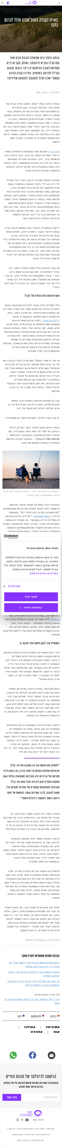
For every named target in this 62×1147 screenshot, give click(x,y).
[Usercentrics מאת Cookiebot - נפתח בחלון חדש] (18, 536)
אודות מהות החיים (25, 1128)
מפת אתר (50, 1128)
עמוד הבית (39, 1128)
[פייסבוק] (32, 1056)
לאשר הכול (31, 596)
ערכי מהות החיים (43, 1134)
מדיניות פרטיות (37, 1140)
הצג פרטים (14, 586)
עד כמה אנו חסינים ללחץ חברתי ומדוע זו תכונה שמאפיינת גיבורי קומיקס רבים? (33, 983)
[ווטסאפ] (13, 1055)
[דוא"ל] (51, 1055)
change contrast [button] (8, 2)
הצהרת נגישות (23, 1140)
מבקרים (55, 619)
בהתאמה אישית (33, 607)
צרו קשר (11, 1128)
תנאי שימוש (18, 1134)
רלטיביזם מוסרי (51, 320)
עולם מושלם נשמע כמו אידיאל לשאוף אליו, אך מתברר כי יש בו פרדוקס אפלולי (34, 964)
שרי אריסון (29, 1134)
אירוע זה (55, 151)
